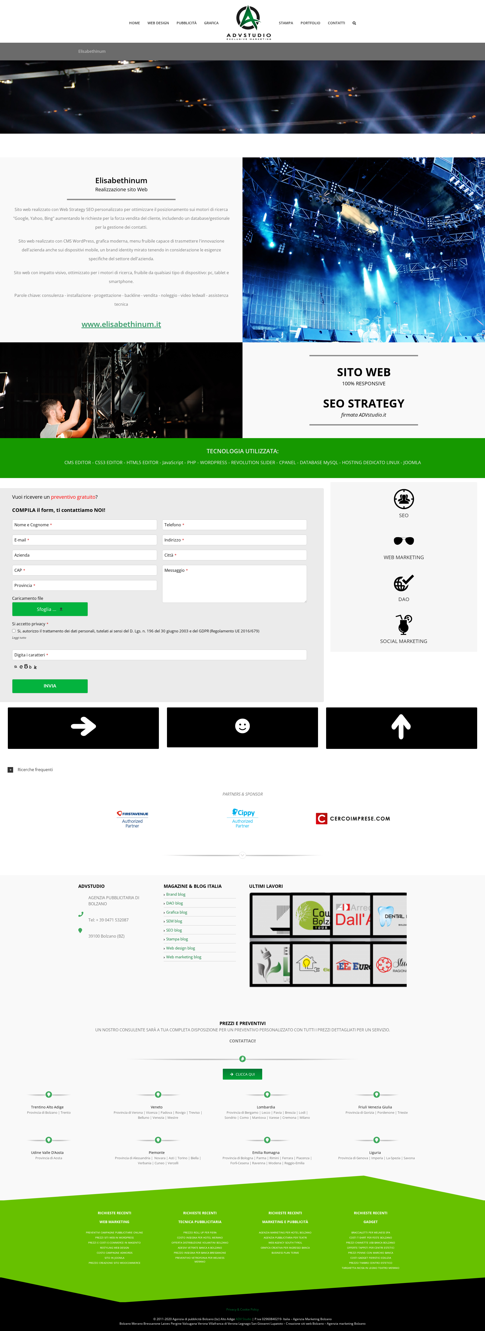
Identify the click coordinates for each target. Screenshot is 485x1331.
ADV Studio (243, 1319)
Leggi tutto (19, 637)
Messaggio (176, 570)
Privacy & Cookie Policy (242, 1309)
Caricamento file (27, 598)
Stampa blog (177, 938)
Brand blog (175, 894)
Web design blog (180, 947)
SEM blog (174, 920)
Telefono (174, 525)
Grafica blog (176, 912)
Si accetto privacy (30, 624)
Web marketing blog (183, 956)
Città (170, 555)
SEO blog (174, 930)
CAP (19, 570)
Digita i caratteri (31, 655)
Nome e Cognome (33, 525)
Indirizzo (174, 540)
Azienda (22, 555)
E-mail (21, 540)
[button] (346, 22)
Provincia (24, 585)
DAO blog (174, 903)
